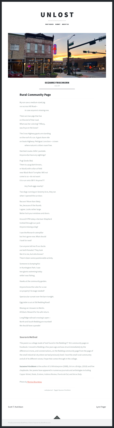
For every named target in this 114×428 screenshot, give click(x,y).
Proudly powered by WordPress (17, 423)
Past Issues (49, 24)
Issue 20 (57, 86)
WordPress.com (46, 423)
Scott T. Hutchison (15, 407)
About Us (65, 24)
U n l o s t (57, 15)
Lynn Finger (101, 407)
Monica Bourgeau (34, 382)
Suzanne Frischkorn (65, 390)
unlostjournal (49, 390)
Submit (57, 24)
